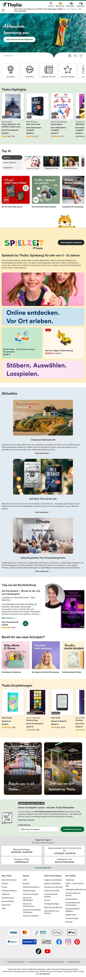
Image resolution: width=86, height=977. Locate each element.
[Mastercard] (25, 933)
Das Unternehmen (9, 880)
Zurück (75, 55)
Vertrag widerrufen (43, 867)
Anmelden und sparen (72, 829)
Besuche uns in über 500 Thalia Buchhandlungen (23, 768)
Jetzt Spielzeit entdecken (71, 242)
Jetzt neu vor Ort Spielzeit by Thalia (63, 768)
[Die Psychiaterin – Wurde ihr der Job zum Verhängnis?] (64, 630)
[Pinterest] (77, 942)
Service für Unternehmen (28, 905)
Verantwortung (8, 898)
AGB (3, 908)
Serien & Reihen (9, 162)
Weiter (81, 55)
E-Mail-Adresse (24, 825)
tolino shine (62, 711)
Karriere (5, 883)
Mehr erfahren (8, 618)
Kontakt (26, 883)
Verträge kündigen (51, 904)
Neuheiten (30, 70)
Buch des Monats (68, 70)
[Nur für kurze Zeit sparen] (16, 192)
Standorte (6, 894)
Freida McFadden (71, 162)
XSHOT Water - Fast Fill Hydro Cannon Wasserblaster (22, 343)
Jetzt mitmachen (42, 453)
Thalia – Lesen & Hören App (74, 884)
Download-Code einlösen (50, 895)
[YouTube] (47, 951)
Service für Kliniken (31, 916)
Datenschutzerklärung (53, 907)
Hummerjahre (62, 116)
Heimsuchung (37, 711)
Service (26, 875)
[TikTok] (38, 951)
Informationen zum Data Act (51, 912)
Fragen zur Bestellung (53, 880)
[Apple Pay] (71, 933)
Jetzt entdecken (41, 512)
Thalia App (69, 880)
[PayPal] (12, 942)
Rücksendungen (29, 890)
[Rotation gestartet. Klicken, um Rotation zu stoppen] (70, 55)
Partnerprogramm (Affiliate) (72, 909)
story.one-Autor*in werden (72, 894)
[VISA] (13, 933)
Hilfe (25, 880)
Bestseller (11, 70)
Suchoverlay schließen (55, 9)
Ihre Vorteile (70, 875)
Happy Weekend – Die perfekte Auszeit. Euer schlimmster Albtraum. (13, 116)
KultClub (68, 922)
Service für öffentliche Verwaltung (32, 911)
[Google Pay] (57, 933)
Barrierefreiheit (8, 901)
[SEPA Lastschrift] (40, 933)
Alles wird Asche (37, 116)
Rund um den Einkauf (53, 875)
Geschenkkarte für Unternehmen (72, 903)
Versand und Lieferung (53, 887)
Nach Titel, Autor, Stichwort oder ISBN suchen (31, 9)
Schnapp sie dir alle (43, 36)
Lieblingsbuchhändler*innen (74, 889)
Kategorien (7, 167)
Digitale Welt (70, 915)
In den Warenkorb (25, 623)
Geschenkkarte (71, 899)
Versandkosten (45, 974)
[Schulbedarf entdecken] (16, 657)
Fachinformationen (9, 890)
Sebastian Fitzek (51, 162)
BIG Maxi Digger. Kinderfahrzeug (64, 343)
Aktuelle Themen (49, 70)
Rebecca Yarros (32, 162)
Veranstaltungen (72, 918)
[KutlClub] (46, 942)
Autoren (6, 157)
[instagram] (68, 942)
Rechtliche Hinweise (26, 820)
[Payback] (29, 942)
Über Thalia (6, 875)
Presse (4, 887)
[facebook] (59, 942)
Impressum (6, 905)
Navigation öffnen (3, 10)
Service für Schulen (30, 894)
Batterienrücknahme (31, 887)
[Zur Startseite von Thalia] (13, 4)
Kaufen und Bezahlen (52, 883)
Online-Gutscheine (51, 890)
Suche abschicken (20, 11)
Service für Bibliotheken (28, 899)
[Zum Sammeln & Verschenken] (46, 192)
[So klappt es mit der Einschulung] (46, 657)
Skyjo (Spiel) (13, 711)
